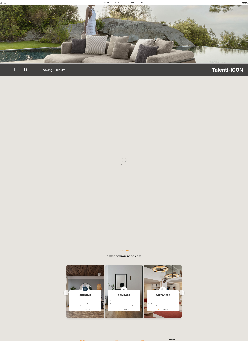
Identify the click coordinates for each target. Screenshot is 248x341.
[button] (85, 309)
